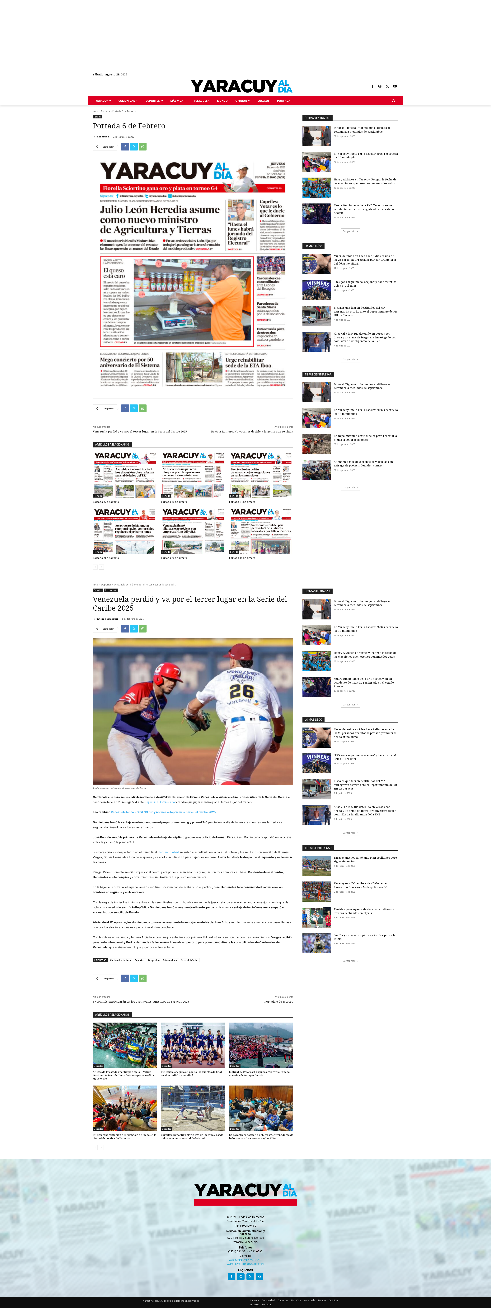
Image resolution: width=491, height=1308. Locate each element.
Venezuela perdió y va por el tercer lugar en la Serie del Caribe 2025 (140, 431)
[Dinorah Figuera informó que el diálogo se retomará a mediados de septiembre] (316, 136)
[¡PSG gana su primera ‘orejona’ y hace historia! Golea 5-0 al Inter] (316, 290)
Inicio (96, 111)
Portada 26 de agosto (174, 502)
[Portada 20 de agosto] (193, 531)
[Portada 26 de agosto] (193, 475)
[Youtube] (395, 86)
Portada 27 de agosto (106, 502)
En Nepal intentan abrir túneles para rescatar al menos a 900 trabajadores (366, 438)
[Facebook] (372, 86)
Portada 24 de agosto (242, 502)
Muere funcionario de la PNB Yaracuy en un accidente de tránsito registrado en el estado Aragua (364, 209)
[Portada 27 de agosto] (125, 475)
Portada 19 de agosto (242, 558)
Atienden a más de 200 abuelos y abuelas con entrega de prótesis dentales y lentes (363, 463)
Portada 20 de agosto (174, 558)
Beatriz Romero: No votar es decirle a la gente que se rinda (252, 431)
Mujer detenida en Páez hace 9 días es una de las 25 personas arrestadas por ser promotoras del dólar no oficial (365, 259)
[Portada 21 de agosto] (125, 531)
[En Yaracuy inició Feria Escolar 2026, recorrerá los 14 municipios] (316, 162)
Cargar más (349, 231)
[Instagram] (379, 86)
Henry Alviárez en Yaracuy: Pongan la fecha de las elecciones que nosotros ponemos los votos (365, 181)
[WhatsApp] (143, 146)
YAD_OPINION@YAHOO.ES (245, 1260)
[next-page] (101, 567)
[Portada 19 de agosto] (261, 531)
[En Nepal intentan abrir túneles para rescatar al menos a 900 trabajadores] (316, 444)
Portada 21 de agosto (106, 558)
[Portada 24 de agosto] (261, 475)
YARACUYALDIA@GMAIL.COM (245, 1264)
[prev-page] (95, 567)
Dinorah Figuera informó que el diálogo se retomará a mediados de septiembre (362, 129)
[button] (393, 100)
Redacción (103, 136)
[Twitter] (387, 86)
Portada (105, 111)
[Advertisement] (115, 27)
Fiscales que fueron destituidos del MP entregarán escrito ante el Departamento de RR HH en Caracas (365, 311)
